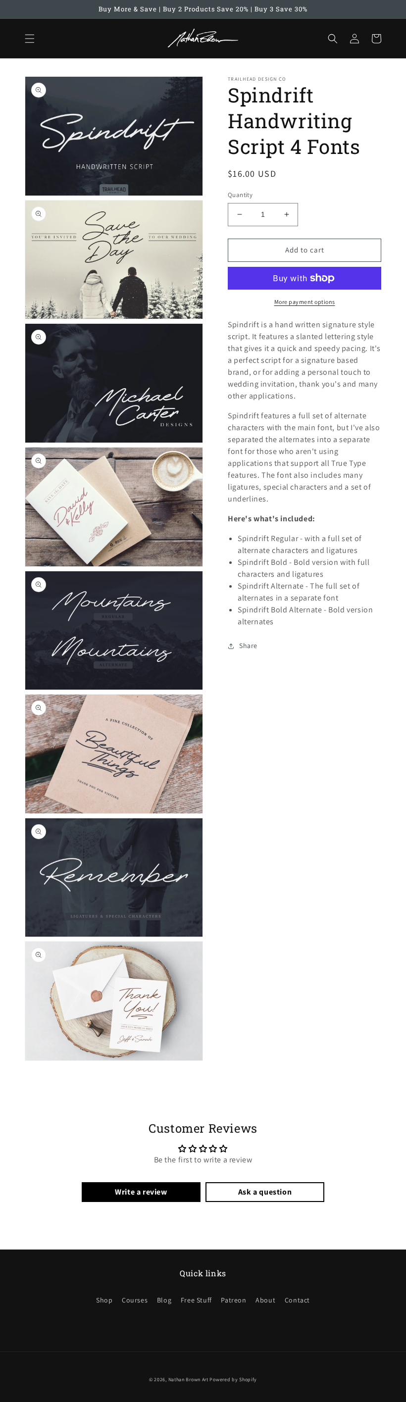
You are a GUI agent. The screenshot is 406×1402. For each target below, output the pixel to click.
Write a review (141, 1192)
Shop (104, 1300)
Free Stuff (196, 1300)
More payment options (304, 301)
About (265, 1300)
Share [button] (248, 645)
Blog (164, 1300)
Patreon (233, 1300)
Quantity (240, 195)
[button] (30, 39)
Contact (297, 1300)
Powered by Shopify (233, 1379)
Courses (135, 1300)
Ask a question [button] (265, 1192)
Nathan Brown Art (188, 1379)
